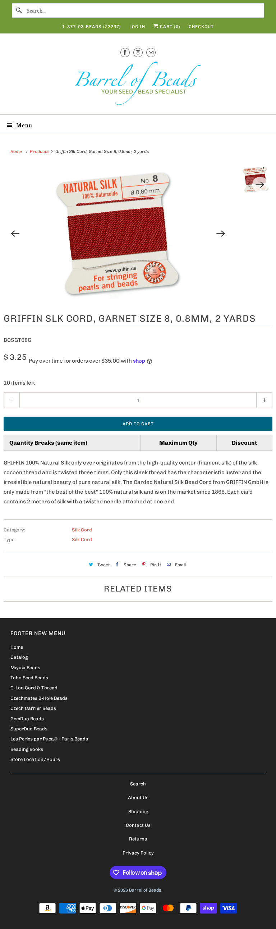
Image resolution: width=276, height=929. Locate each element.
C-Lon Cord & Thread (34, 687)
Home (16, 647)
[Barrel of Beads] (138, 84)
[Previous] (15, 233)
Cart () (169, 26)
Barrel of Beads (145, 890)
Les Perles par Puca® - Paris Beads (49, 739)
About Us (138, 797)
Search (138, 784)
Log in (137, 26)
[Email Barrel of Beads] (151, 52)
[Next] (221, 233)
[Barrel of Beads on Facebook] (125, 52)
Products (40, 151)
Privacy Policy (138, 853)
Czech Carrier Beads (33, 708)
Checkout (201, 26)
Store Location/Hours (35, 759)
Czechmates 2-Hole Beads (39, 698)
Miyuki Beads (25, 667)
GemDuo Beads (27, 718)
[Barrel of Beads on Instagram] (138, 52)
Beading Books (26, 749)
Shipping (138, 811)
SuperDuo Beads (28, 728)
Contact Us (138, 825)
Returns (138, 839)
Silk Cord (82, 530)
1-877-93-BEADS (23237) (91, 26)
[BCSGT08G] (117, 233)
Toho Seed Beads (29, 677)
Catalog (19, 657)
